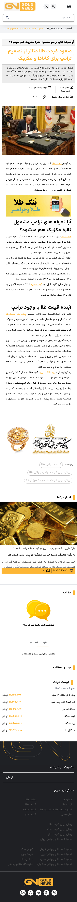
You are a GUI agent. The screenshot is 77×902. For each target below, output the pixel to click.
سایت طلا (57, 163)
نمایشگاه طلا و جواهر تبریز (56, 854)
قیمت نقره (36, 284)
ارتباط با (67, 804)
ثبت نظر (34, 642)
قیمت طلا (66, 237)
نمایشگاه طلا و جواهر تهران (56, 839)
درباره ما (67, 800)
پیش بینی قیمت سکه (59, 829)
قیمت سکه (29, 810)
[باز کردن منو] (68, 6)
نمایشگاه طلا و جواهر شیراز (56, 849)
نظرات (44, 642)
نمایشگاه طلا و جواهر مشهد (55, 859)
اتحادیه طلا (27, 859)
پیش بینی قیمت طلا (16, 314)
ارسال (9, 778)
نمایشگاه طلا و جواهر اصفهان (54, 864)
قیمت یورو (27, 854)
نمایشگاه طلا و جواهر (20, 864)
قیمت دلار (30, 814)
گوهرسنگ (27, 849)
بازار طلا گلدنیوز (47, 372)
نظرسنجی (66, 814)
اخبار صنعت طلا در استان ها (56, 810)
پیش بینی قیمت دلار (60, 834)
